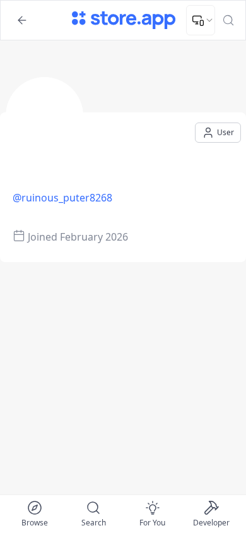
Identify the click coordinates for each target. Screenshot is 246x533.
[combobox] (200, 20)
